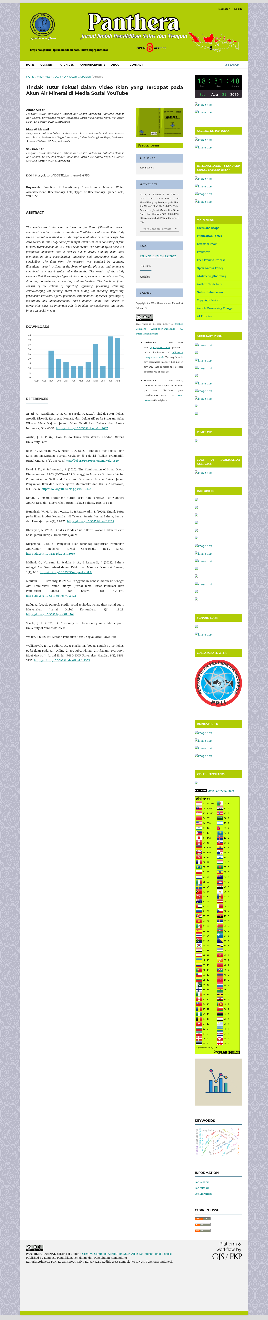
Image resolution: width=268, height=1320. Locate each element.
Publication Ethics (209, 236)
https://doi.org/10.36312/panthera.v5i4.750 (61, 175)
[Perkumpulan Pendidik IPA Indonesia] (218, 705)
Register (224, 8)
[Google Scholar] (196, 531)
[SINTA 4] (203, 140)
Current (47, 64)
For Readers (202, 1182)
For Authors (202, 1188)
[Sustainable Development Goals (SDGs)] (203, 756)
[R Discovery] (203, 553)
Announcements (92, 64)
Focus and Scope (208, 228)
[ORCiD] (203, 546)
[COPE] (203, 473)
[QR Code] (203, 201)
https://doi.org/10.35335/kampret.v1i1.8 (66, 572)
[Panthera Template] (196, 441)
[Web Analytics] (201, 791)
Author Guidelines (209, 284)
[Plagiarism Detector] (203, 391)
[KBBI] (203, 368)
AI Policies (204, 316)
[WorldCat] (196, 599)
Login (238, 8)
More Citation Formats (157, 228)
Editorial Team (207, 244)
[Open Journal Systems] (203, 105)
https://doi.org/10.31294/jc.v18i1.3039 (50, 553)
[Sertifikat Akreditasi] (203, 147)
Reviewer (203, 252)
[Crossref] (196, 508)
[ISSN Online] (203, 186)
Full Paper (150, 145)
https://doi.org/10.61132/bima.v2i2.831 (51, 596)
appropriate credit (160, 347)
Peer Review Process (211, 260)
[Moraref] (196, 538)
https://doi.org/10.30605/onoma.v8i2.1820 (92, 460)
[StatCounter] (196, 783)
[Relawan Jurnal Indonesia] (196, 627)
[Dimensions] (196, 515)
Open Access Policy (210, 268)
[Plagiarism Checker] (203, 383)
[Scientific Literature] (196, 576)
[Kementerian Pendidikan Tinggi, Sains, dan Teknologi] (203, 733)
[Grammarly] (196, 353)
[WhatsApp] (203, 112)
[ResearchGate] (203, 561)
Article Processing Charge (214, 308)
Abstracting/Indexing (211, 276)
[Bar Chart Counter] (218, 1104)
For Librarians (203, 1193)
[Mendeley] (196, 376)
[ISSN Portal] (203, 179)
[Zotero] (196, 414)
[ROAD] (196, 569)
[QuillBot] (203, 399)
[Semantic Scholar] (203, 584)
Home (30, 64)
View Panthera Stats (220, 791)
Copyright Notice (208, 300)
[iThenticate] (203, 360)
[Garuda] (196, 523)
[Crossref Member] (203, 634)
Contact (136, 64)
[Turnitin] (196, 406)
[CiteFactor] (196, 500)
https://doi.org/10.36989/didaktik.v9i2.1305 (62, 660)
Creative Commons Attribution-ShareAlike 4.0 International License (159, 328)
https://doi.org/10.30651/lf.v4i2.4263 (90, 521)
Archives (67, 64)
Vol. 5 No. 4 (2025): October (72, 76)
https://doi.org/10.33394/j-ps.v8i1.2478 (66, 489)
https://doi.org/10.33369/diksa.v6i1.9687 (82, 428)
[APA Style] (203, 345)
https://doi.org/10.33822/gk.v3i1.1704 (50, 614)
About (116, 64)
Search (233, 64)
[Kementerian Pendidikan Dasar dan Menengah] (203, 740)
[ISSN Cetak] (203, 194)
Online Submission (210, 292)
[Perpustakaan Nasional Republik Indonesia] (203, 748)
